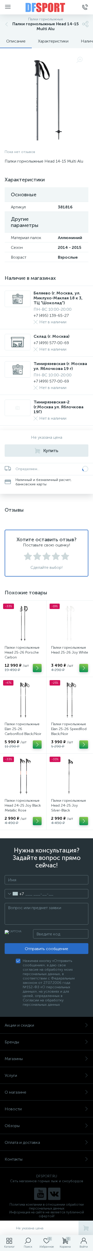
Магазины (14, 1058)
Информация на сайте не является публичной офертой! (46, 1214)
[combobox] (14, 893)
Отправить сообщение (46, 948)
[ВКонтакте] (54, 1194)
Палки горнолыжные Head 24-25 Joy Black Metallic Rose (23, 805)
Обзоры (12, 1125)
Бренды (12, 1041)
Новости (13, 1108)
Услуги (11, 1075)
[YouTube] (40, 1194)
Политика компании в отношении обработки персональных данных (47, 1206)
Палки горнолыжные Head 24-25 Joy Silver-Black (68, 805)
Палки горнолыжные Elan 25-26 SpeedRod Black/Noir (69, 729)
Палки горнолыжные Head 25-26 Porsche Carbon (22, 652)
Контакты (13, 1159)
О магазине (15, 1092)
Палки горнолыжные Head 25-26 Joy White (69, 650)
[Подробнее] (37, 668)
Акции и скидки (19, 1025)
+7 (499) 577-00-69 (51, 342)
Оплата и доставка (22, 1142)
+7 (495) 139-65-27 (51, 315)
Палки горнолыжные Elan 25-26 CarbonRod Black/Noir (23, 729)
